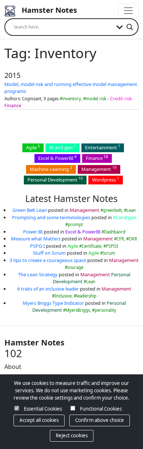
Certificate (91, 246)
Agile (33, 147)
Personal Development (55, 179)
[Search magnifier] (130, 27)
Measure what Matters (35, 238)
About (12, 367)
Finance (12, 105)
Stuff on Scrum (49, 253)
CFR (120, 239)
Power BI (33, 231)
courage (75, 267)
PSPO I (37, 246)
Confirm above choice (99, 420)
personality (105, 310)
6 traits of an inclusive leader (48, 288)
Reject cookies (72, 435)
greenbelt (112, 210)
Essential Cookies (43, 408)
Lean (131, 210)
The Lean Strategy (38, 274)
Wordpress (105, 179)
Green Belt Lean (29, 210)
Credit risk (121, 98)
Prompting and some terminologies (51, 217)
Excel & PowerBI (57, 157)
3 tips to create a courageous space (48, 260)
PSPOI (112, 246)
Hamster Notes (48, 10)
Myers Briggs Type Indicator (53, 303)
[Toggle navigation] (128, 10)
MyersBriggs (78, 310)
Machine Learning (51, 168)
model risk (96, 98)
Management (99, 168)
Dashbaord (114, 232)
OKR (133, 239)
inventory (71, 98)
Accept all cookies (39, 420)
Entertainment (102, 147)
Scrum (109, 253)
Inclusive (63, 296)
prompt (75, 224)
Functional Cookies (101, 408)
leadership (86, 296)
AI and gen (62, 147)
